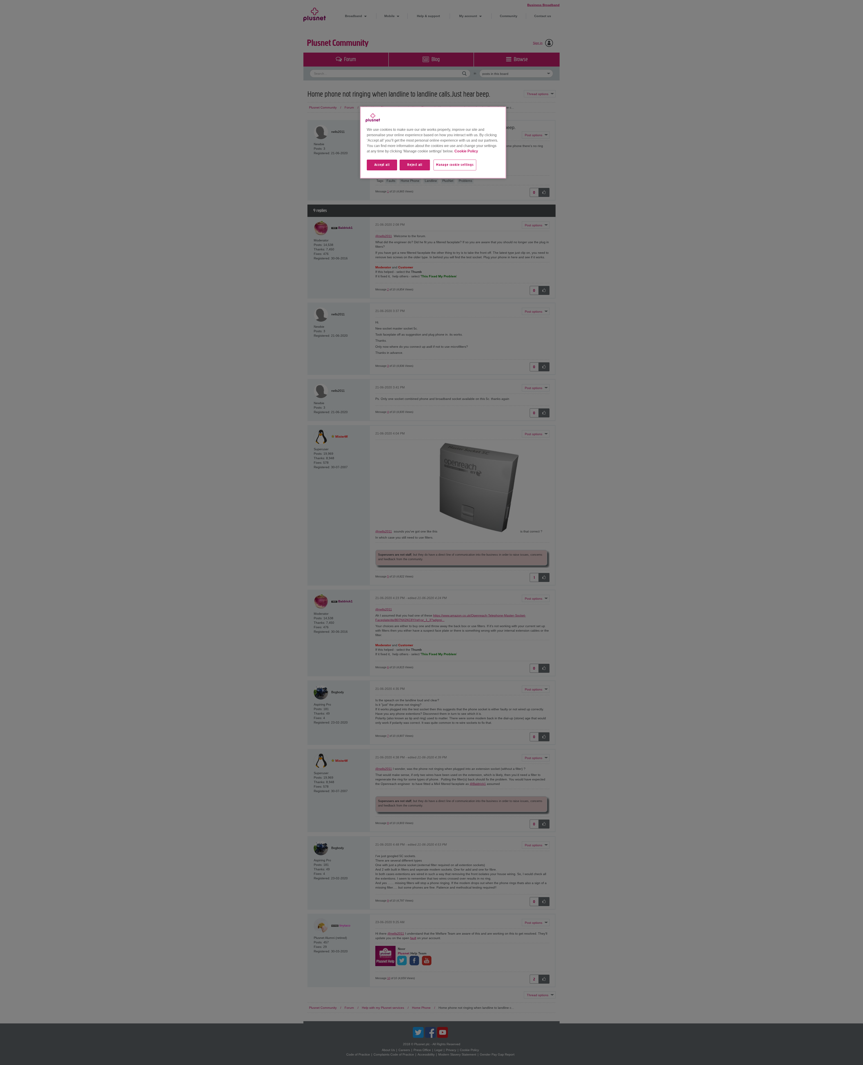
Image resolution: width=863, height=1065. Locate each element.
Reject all (414, 165)
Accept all (382, 165)
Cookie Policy (466, 151)
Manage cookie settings (455, 165)
